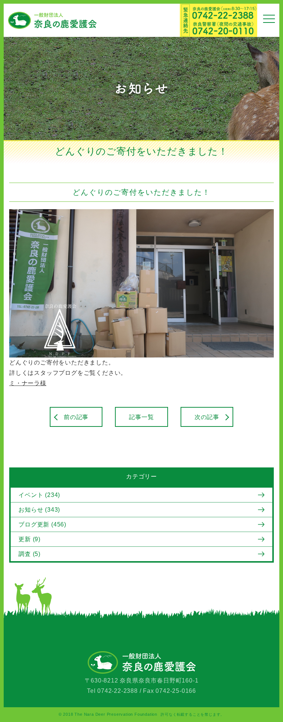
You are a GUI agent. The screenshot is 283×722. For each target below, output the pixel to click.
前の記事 (76, 417)
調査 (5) (29, 554)
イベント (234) (39, 495)
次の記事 (207, 417)
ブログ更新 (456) (42, 524)
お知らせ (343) (39, 510)
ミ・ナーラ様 (27, 383)
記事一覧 (141, 417)
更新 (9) (29, 539)
